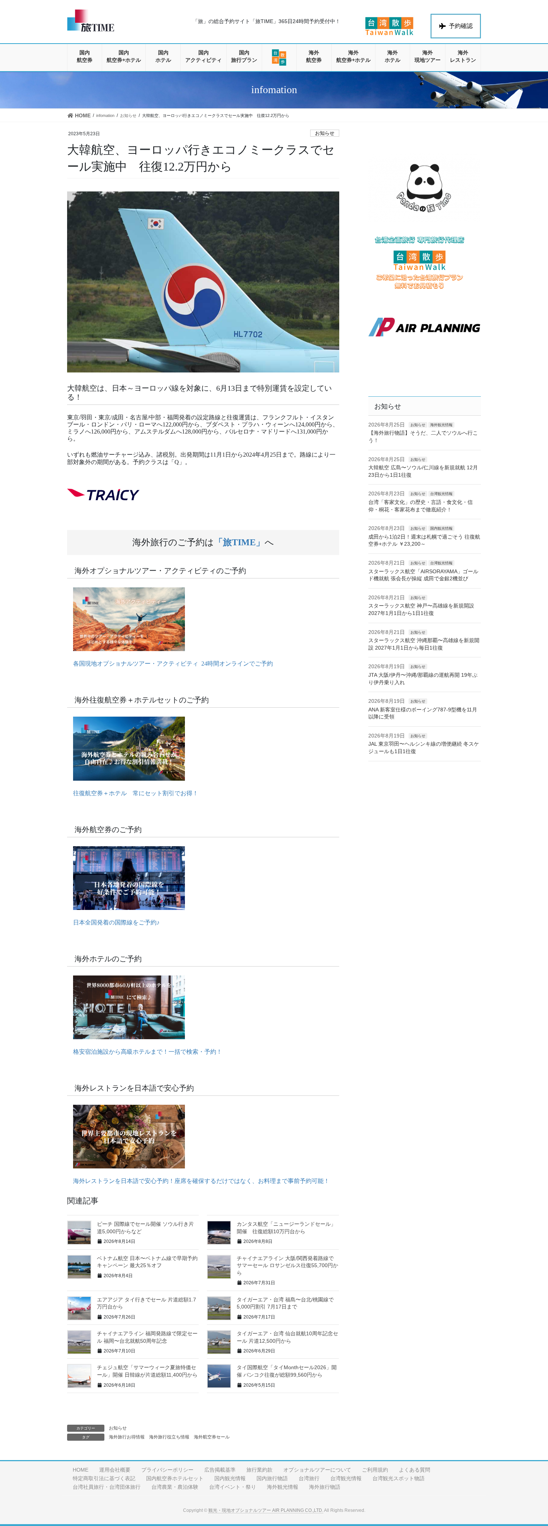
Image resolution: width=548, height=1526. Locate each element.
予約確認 (461, 26)
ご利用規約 (375, 1470)
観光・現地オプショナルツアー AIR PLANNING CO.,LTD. (265, 1510)
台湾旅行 (309, 1478)
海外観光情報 (441, 425)
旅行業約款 (259, 1470)
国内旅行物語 (272, 1478)
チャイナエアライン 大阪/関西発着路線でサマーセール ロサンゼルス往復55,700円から (287, 1265)
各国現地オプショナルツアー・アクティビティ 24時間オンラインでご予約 (170, 663)
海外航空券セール (212, 1437)
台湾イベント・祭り (232, 1487)
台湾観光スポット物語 (398, 1478)
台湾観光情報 (441, 494)
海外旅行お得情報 (127, 1437)
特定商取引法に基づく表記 (104, 1478)
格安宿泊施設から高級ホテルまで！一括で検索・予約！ (144, 1051)
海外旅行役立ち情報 (169, 1437)
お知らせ (324, 133)
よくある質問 (414, 1470)
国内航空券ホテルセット (175, 1478)
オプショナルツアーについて (317, 1470)
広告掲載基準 (220, 1470)
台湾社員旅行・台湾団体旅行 (107, 1487)
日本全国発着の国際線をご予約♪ (113, 922)
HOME (80, 1470)
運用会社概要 (114, 1470)
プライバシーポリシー (167, 1470)
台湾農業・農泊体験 (174, 1487)
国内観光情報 (441, 528)
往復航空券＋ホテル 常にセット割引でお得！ (132, 793)
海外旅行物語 (324, 1487)
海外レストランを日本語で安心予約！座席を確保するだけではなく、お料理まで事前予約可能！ (198, 1181)
